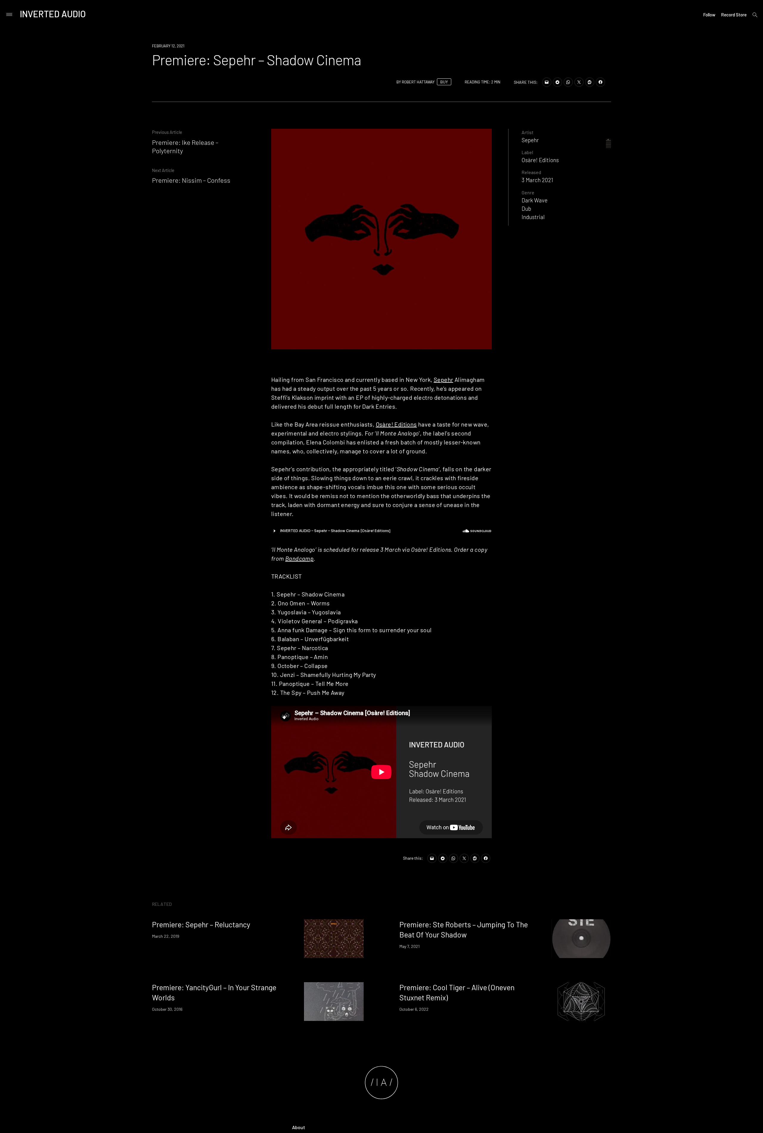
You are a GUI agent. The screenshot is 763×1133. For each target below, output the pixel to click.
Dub (526, 208)
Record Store (734, 14)
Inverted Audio (53, 13)
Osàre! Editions (396, 424)
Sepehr (443, 379)
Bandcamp (299, 558)
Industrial (533, 216)
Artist (528, 132)
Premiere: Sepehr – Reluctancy (201, 924)
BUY (444, 81)
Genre (528, 192)
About (298, 1127)
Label (527, 152)
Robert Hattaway (418, 82)
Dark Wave (535, 200)
